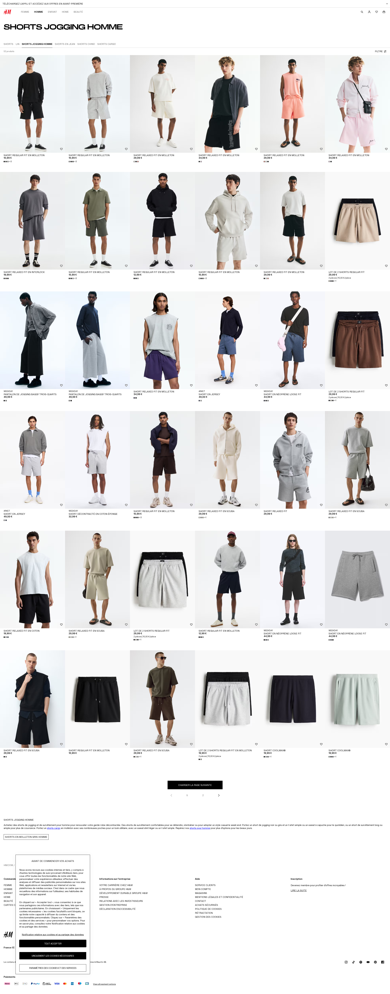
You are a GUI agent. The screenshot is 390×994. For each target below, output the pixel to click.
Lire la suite (299, 890)
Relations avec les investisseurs (121, 901)
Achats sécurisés (206, 905)
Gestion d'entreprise (113, 905)
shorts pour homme (200, 828)
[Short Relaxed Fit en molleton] (162, 104)
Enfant (52, 12)
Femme (25, 12)
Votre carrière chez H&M (116, 885)
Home (65, 12)
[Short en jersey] (227, 340)
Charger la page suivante (195, 785)
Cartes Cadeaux (14, 905)
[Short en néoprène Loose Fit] (292, 340)
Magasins (201, 893)
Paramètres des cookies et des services (52, 968)
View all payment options (104, 984)
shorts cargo (53, 828)
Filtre (379, 51)
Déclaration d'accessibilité (117, 909)
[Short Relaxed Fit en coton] (32, 579)
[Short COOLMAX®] (292, 699)
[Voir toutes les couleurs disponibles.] (136, 161)
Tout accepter (53, 943)
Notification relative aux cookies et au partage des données (53, 934)
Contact (200, 901)
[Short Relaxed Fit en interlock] (32, 221)
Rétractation (204, 913)
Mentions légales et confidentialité (219, 897)
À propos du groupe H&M (115, 889)
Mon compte (203, 889)
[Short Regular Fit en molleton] (32, 104)
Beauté (78, 12)
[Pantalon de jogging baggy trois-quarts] (32, 340)
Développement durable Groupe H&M (123, 893)
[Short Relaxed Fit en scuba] (227, 460)
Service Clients (205, 885)
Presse (104, 897)
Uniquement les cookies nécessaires (53, 955)
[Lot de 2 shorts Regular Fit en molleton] (227, 699)
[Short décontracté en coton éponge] (97, 460)
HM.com (8, 865)
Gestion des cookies (208, 917)
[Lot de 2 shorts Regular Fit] (357, 221)
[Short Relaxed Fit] (292, 460)
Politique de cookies (208, 909)
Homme (38, 12)
